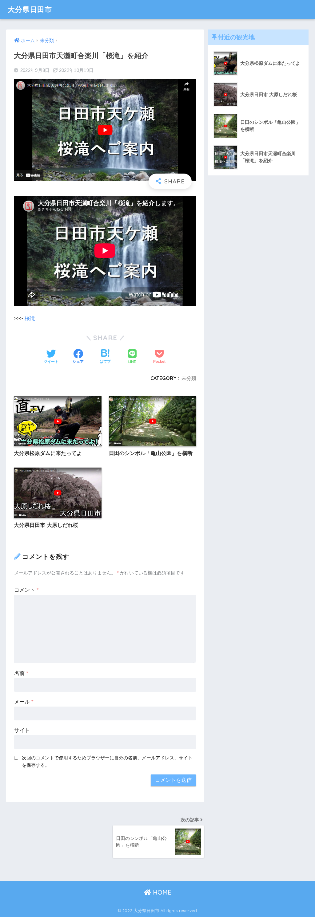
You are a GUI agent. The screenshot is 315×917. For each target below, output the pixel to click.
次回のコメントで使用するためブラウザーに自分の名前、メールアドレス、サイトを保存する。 (107, 761)
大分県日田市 (30, 9)
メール (24, 702)
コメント (26, 590)
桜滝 (30, 318)
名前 (21, 673)
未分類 (188, 378)
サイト (22, 730)
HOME (161, 892)
